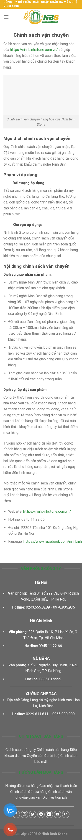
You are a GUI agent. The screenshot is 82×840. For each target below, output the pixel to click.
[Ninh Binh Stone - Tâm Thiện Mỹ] (41, 17)
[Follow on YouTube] (57, 814)
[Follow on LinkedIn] (49, 814)
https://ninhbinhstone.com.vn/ (34, 49)
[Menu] (6, 16)
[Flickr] (65, 814)
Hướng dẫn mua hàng (21, 786)
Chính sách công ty (20, 750)
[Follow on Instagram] (24, 814)
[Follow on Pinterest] (41, 814)
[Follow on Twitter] (32, 814)
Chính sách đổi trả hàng (28, 792)
